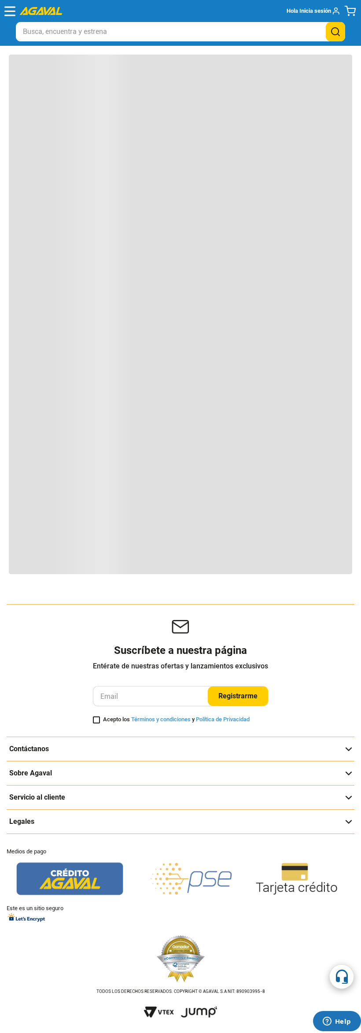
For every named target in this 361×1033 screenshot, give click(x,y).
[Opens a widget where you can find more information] (337, 1022)
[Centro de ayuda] (341, 976)
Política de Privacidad (223, 719)
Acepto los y (176, 719)
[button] (313, 11)
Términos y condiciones (161, 719)
